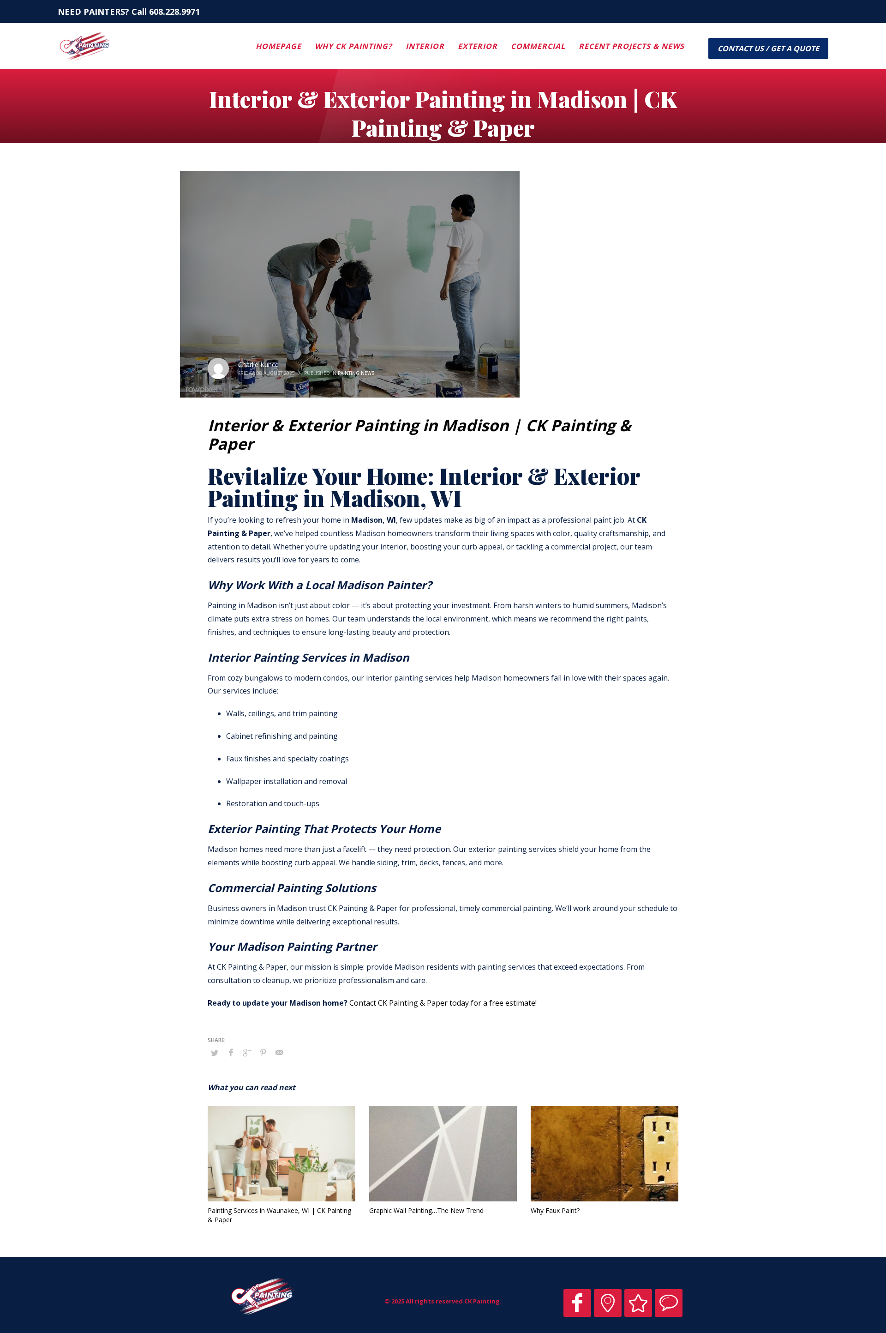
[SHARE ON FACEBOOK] (231, 1052)
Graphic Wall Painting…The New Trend (426, 1210)
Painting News (356, 373)
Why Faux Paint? (555, 1210)
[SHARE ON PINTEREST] (263, 1052)
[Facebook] (577, 1303)
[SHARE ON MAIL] (279, 1052)
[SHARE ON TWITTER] (215, 1053)
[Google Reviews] (638, 1303)
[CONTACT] (668, 1303)
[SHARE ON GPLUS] (247, 1052)
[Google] (608, 1303)
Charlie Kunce (258, 364)
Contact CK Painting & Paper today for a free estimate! (443, 1003)
